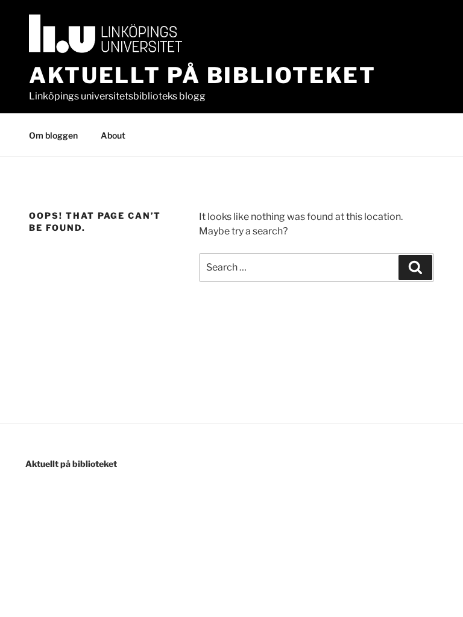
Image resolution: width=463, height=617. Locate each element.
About (113, 135)
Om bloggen (53, 135)
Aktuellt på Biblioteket (202, 75)
